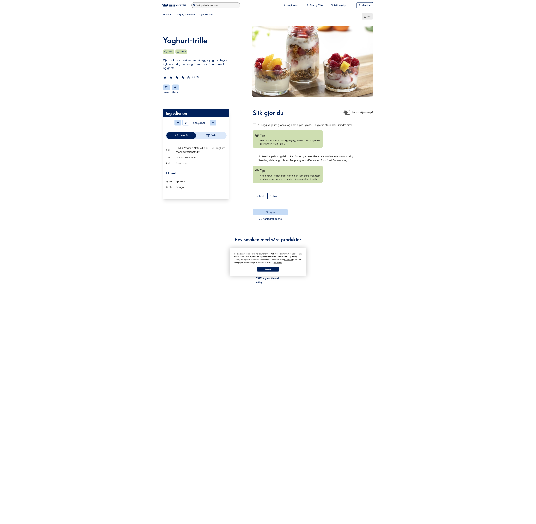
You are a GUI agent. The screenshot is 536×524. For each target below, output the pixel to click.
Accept (268, 269)
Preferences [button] (278, 263)
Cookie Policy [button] (289, 260)
